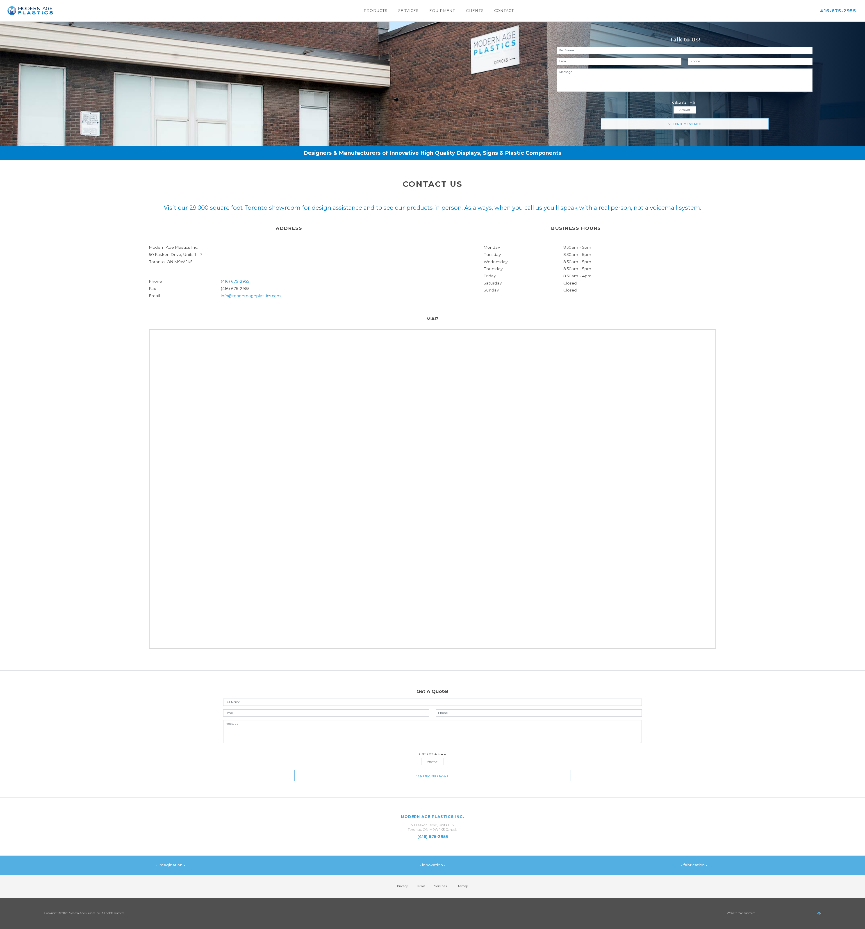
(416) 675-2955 (235, 281)
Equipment (442, 11)
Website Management (741, 913)
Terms (421, 886)
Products (376, 11)
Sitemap (461, 886)
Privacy (402, 886)
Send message (686, 124)
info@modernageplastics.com (251, 295)
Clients (475, 11)
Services (408, 11)
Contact (504, 11)
